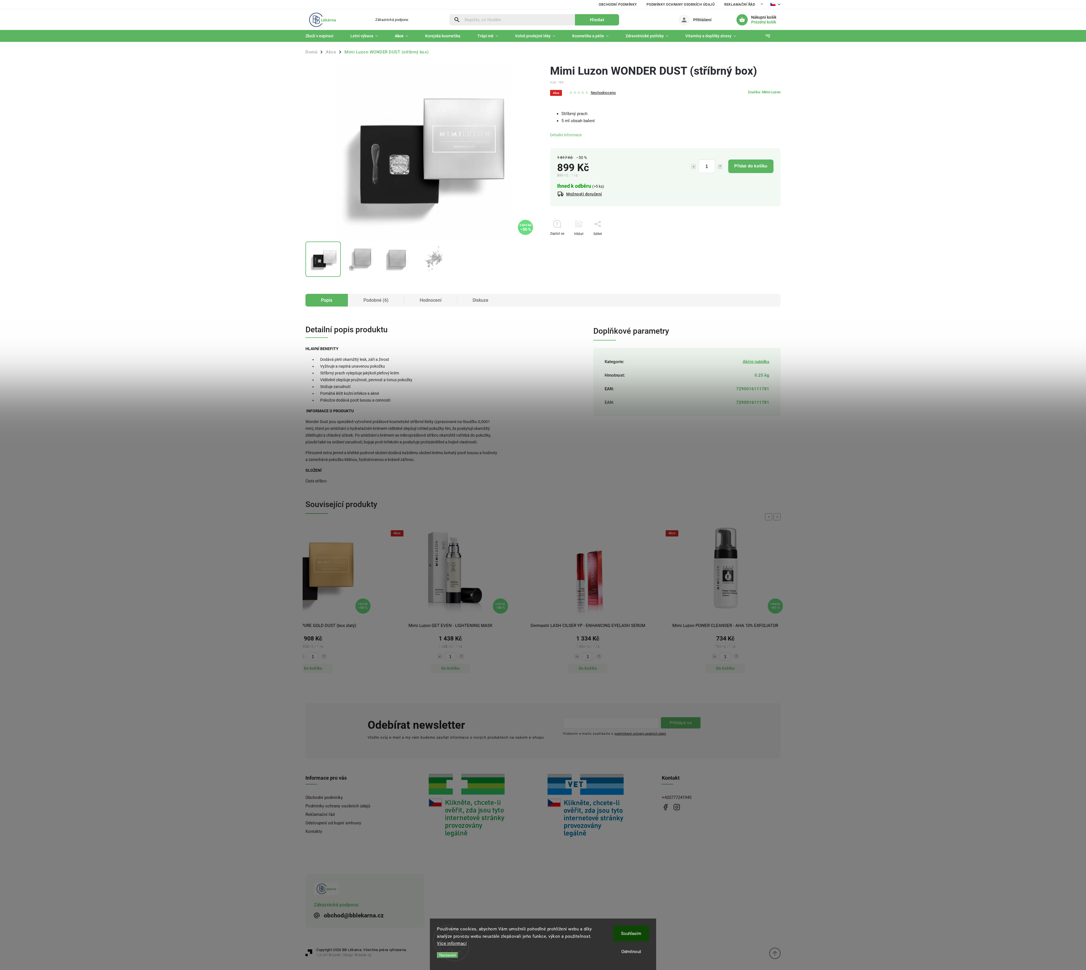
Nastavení (447, 955)
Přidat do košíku (750, 165)
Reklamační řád (739, 5)
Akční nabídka (756, 361)
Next (778, 517)
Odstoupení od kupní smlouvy (333, 822)
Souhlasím (631, 933)
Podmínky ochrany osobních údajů (681, 5)
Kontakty (313, 831)
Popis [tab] (326, 300)
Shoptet (335, 955)
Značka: (764, 92)
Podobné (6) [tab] (376, 300)
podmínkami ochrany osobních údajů (640, 734)
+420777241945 (676, 797)
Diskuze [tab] (480, 300)
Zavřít (763, 244)
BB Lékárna (665, 807)
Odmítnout (631, 951)
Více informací (452, 943)
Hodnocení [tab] (430, 300)
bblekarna (676, 807)
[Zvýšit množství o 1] (720, 166)
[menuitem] (323, 36)
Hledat (597, 19)
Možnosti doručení (584, 194)
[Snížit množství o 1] (693, 166)
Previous (769, 517)
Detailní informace (566, 135)
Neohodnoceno (603, 93)
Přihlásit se (681, 722)
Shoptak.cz (363, 955)
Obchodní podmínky (618, 5)
